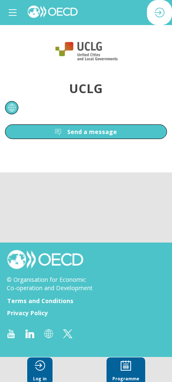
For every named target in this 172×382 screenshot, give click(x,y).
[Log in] (159, 12)
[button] (12, 12)
